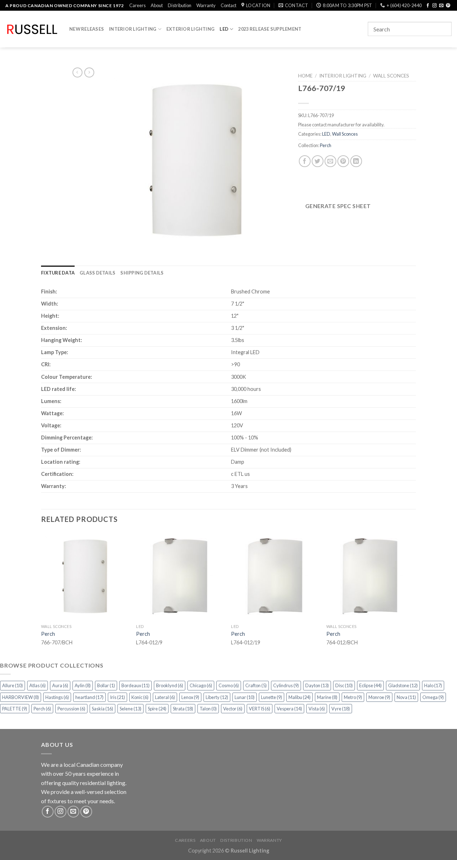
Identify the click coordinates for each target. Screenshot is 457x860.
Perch (325, 145)
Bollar (106, 685)
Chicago (201, 685)
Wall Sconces (391, 76)
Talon (208, 708)
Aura (60, 685)
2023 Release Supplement (269, 29)
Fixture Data (58, 273)
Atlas (37, 685)
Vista (316, 708)
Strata (183, 708)
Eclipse (370, 685)
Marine (327, 697)
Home (305, 76)
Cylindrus (286, 685)
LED (224, 29)
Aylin (83, 685)
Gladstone (403, 685)
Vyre (340, 708)
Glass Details (97, 273)
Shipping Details (142, 273)
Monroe (379, 697)
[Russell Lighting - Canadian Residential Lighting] (32, 29)
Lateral (165, 697)
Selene (130, 708)
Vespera (289, 708)
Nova (406, 697)
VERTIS (259, 708)
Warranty (206, 5)
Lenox (190, 697)
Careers (137, 5)
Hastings (57, 697)
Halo (433, 685)
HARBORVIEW (20, 697)
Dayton (317, 685)
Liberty (217, 697)
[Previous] (41, 596)
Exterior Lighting (190, 29)
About (157, 5)
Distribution (179, 5)
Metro (353, 697)
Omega (433, 697)
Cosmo (229, 685)
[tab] (58, 273)
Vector (232, 708)
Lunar (245, 697)
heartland (89, 697)
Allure (12, 685)
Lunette (271, 697)
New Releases (86, 29)
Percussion (71, 708)
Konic (140, 697)
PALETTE (14, 708)
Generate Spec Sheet (338, 206)
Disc (344, 685)
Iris (117, 697)
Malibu (299, 697)
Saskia (102, 708)
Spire (157, 708)
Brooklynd (169, 685)
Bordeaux (135, 685)
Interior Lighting (132, 29)
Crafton (256, 685)
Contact (228, 5)
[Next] (413, 596)
